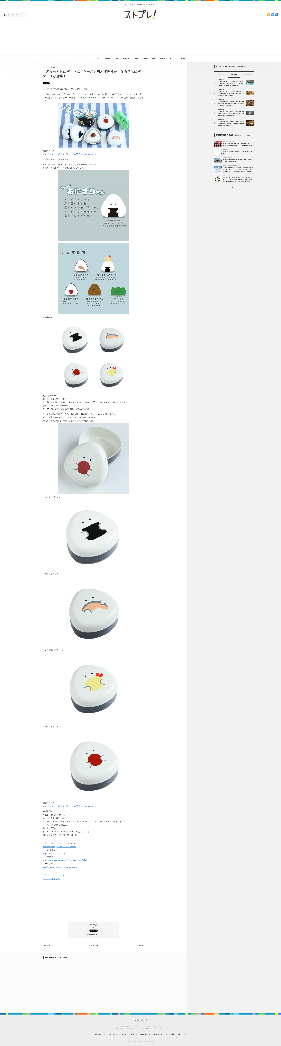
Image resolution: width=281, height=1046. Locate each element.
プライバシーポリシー (111, 1034)
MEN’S (171, 59)
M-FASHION (181, 59)
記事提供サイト (145, 1034)
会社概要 (98, 1034)
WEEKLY (234, 75)
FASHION (145, 59)
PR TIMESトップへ (51, 879)
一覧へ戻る (94, 945)
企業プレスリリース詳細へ (55, 875)
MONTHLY (247, 75)
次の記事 (140, 945)
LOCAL (98, 59)
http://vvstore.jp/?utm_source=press (59, 847)
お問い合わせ (157, 1034)
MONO (117, 59)
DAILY (221, 75)
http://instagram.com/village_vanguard (60, 867)
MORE (234, 188)
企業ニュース (181, 1034)
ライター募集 (170, 1034)
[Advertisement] (140, 39)
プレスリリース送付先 (129, 1034)
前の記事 (46, 945)
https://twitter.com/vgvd (54, 854)
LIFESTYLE (107, 59)
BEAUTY (135, 59)
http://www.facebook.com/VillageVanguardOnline (65, 860)
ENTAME (126, 59)
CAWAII (162, 59)
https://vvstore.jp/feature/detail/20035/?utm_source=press (70, 154)
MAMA (154, 59)
